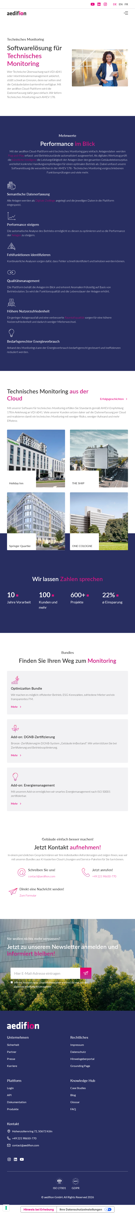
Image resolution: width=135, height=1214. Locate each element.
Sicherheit (13, 1044)
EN (121, 4)
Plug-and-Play (16, 155)
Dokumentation (16, 1102)
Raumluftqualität (74, 317)
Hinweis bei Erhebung (39, 1209)
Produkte (12, 1109)
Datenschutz (78, 1051)
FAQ (73, 1109)
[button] (126, 13)
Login (10, 1088)
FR (126, 4)
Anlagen (16, 235)
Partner (11, 1051)
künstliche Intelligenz (24, 159)
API (9, 1095)
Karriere (12, 1065)
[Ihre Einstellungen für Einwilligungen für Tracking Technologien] (6, 1208)
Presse (11, 1058)
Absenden (85, 973)
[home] (16, 13)
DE (115, 4)
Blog (73, 1095)
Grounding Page (80, 1065)
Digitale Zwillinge (45, 200)
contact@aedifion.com (41, 876)
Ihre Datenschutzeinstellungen (81, 1209)
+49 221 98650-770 (104, 876)
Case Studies (78, 1088)
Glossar (75, 1102)
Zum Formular (28, 895)
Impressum (77, 1044)
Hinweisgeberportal (82, 1058)
